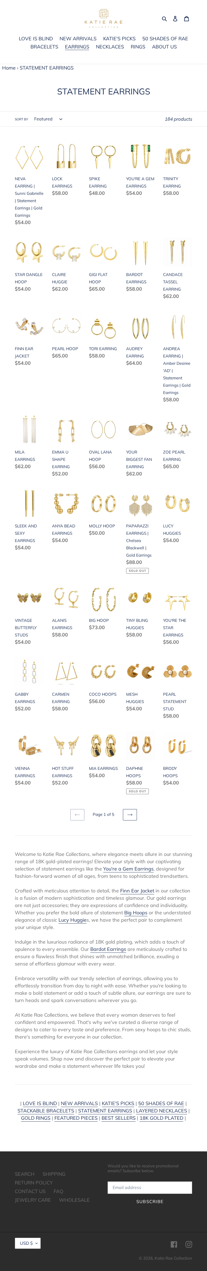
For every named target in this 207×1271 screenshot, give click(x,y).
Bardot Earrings (108, 949)
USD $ (26, 1243)
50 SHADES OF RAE (161, 1103)
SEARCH (24, 1174)
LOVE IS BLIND (40, 1103)
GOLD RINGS (35, 1118)
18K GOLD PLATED (161, 1118)
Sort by (21, 119)
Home (9, 68)
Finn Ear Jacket (137, 891)
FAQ (58, 1191)
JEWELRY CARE (33, 1200)
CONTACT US (30, 1191)
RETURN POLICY (34, 1183)
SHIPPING (54, 1174)
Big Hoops (135, 912)
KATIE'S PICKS (118, 1103)
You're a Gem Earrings (128, 869)
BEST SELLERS (119, 1118)
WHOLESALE (74, 1200)
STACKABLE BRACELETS (46, 1111)
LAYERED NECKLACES (161, 1111)
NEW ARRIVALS (79, 1103)
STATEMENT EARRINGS (105, 1111)
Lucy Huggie (72, 920)
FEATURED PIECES (76, 1118)
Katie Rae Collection (173, 1258)
